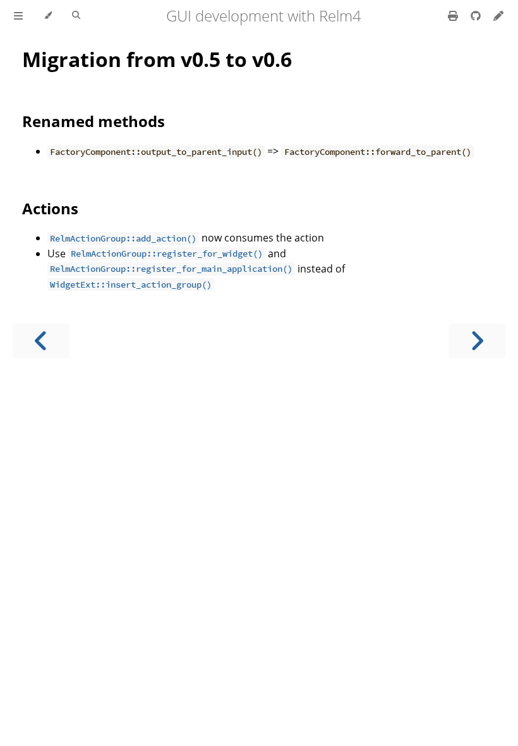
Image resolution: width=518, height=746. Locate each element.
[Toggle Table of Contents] (18, 16)
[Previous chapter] (41, 341)
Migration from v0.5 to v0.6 (157, 59)
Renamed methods (93, 121)
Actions (50, 208)
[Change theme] (47, 16)
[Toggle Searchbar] (76, 16)
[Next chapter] (477, 341)
